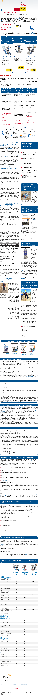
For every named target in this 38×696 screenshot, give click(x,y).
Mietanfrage (11, 552)
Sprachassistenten (3, 374)
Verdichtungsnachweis (34, 257)
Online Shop (23, 9)
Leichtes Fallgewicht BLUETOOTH (6, 687)
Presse (22, 687)
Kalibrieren (14, 686)
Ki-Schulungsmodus (34, 32)
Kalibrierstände (7, 135)
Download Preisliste (6, 353)
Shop (30, 686)
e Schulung (15, 135)
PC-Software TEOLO (4, 480)
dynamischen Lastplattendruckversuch (18, 407)
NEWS (22, 686)
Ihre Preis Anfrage (32, 33)
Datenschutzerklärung (31, 692)
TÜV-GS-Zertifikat (7, 156)
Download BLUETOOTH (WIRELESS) (32, 354)
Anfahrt (30, 687)
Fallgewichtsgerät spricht (29, 31)
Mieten (14, 687)
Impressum (23, 692)
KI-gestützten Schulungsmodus (22, 374)
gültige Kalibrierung (28, 508)
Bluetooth (33, 135)
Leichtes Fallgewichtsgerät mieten (10, 539)
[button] (1, 10)
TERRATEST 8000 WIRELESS (30, 57)
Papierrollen (26, 554)
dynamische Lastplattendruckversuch (11, 420)
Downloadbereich (15, 688)
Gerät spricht (17, 18)
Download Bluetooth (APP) (23, 354)
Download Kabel (14, 353)
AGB (26, 692)
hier (7, 66)
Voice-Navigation (3, 467)
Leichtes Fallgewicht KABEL (5, 686)
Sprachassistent (3, 20)
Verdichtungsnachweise (34, 220)
